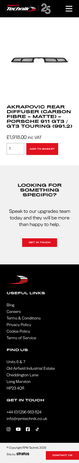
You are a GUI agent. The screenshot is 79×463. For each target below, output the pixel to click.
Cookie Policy (18, 331)
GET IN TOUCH (39, 242)
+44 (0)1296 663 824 (24, 412)
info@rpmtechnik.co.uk (27, 419)
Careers (14, 312)
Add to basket (42, 149)
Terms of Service (21, 338)
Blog (10, 305)
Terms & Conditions (24, 318)
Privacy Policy (19, 325)
